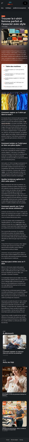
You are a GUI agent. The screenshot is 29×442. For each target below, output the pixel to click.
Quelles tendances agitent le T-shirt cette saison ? (15, 78)
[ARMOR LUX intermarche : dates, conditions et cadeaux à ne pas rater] (14, 414)
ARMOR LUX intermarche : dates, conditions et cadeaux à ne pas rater (14, 429)
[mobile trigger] (2, 3)
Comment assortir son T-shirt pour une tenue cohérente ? (14, 83)
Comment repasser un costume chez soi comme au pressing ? (13, 352)
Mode (3, 16)
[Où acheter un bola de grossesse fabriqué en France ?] (14, 379)
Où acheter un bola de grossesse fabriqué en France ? (14, 395)
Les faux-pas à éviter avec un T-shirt (13, 86)
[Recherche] (25, 3)
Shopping (4, 427)
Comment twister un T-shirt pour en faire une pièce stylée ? (15, 74)
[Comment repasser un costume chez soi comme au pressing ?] (14, 342)
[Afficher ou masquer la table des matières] (23, 66)
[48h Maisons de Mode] (10, 3)
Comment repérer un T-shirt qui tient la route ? (14, 70)
